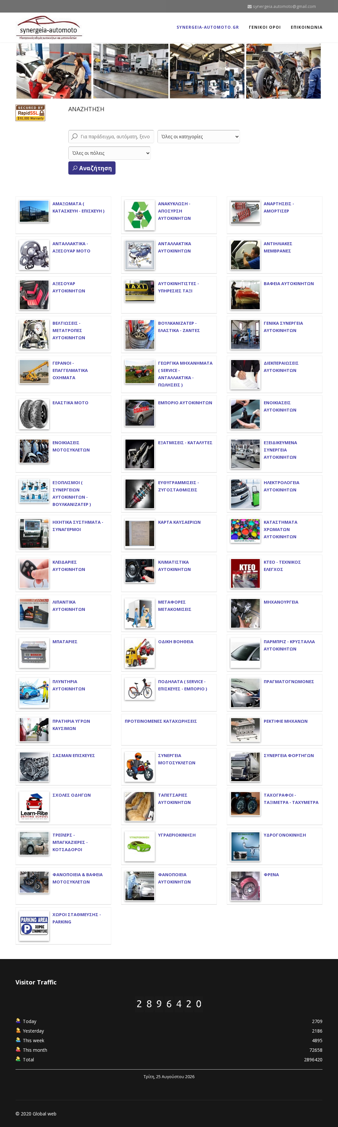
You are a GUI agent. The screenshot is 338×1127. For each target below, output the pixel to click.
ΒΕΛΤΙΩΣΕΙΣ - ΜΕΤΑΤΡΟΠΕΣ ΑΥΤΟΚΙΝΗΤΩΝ (68, 330)
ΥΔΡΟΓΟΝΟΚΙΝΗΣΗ (285, 835)
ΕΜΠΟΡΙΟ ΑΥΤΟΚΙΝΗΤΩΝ (185, 403)
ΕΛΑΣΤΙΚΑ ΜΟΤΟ (70, 403)
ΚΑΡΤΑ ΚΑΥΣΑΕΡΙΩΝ (179, 522)
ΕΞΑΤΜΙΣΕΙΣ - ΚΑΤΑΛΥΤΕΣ (185, 443)
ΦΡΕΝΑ (271, 875)
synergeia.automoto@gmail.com (284, 6)
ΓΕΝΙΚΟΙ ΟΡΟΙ (265, 27)
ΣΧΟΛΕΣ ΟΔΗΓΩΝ (71, 795)
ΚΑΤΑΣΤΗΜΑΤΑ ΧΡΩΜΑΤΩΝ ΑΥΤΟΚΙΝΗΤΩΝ (280, 529)
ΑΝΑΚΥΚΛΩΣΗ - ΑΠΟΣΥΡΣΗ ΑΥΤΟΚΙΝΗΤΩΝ (174, 211)
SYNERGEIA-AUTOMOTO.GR (208, 27)
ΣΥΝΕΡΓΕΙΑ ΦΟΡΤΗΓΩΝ (289, 755)
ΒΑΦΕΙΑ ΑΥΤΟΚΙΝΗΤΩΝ (289, 283)
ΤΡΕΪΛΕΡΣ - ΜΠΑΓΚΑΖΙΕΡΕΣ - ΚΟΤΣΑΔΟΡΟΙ (70, 842)
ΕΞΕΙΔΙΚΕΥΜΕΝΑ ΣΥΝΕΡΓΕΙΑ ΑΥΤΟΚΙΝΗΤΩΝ (280, 450)
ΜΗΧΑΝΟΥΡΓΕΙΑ (281, 602)
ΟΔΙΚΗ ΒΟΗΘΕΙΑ (175, 642)
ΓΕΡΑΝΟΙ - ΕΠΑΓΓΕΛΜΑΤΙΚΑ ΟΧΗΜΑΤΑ (70, 370)
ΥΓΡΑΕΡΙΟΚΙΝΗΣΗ (177, 835)
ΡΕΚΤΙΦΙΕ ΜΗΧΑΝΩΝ (286, 721)
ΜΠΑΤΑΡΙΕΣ (65, 642)
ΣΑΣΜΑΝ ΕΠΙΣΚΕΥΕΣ (73, 755)
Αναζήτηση (95, 168)
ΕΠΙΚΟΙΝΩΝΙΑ (306, 27)
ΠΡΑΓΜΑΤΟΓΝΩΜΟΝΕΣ (289, 681)
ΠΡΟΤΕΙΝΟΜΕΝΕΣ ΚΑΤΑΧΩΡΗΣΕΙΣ (161, 721)
